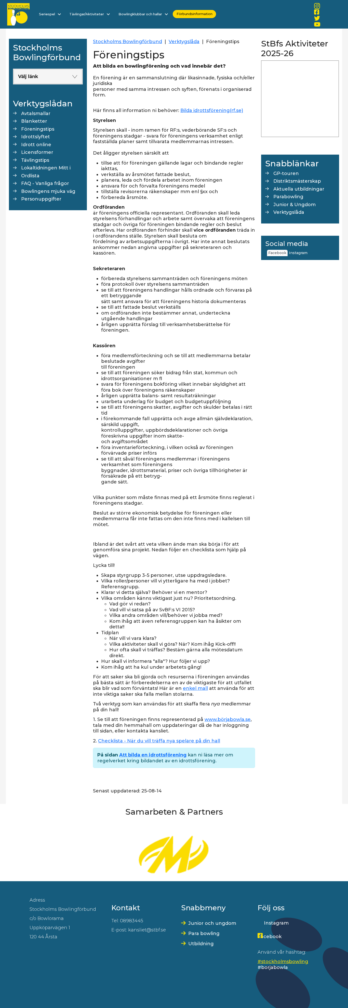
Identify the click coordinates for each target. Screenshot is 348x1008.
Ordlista (30, 176)
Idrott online (36, 144)
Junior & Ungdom (294, 204)
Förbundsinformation (194, 14)
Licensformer (37, 152)
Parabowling (288, 197)
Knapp (75, 77)
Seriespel (47, 14)
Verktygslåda (184, 41)
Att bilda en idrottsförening (152, 755)
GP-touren (286, 173)
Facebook (270, 936)
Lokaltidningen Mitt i (46, 168)
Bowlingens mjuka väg (48, 191)
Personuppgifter (41, 199)
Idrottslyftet (35, 137)
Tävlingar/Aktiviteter (87, 14)
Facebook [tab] (277, 253)
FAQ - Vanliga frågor (45, 183)
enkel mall (195, 688)
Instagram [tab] (298, 253)
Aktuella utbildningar (298, 189)
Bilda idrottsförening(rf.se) (211, 110)
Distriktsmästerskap (297, 181)
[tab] (310, 251)
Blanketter (34, 121)
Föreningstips (37, 129)
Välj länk (28, 76)
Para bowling (204, 933)
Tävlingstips (35, 160)
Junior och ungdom (212, 923)
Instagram (276, 923)
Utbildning (201, 944)
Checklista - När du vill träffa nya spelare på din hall (159, 741)
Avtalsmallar (35, 113)
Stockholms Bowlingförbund (127, 41)
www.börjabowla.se (228, 719)
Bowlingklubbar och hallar (140, 14)
